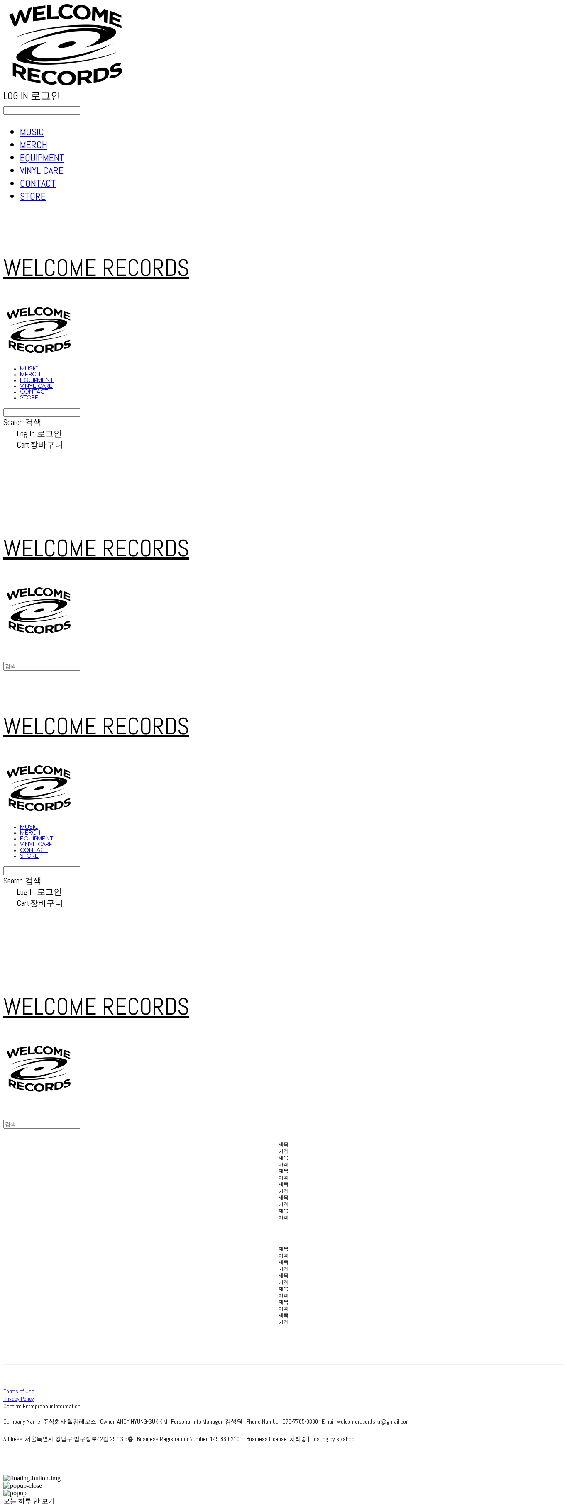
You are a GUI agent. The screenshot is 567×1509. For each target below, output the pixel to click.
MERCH (33, 144)
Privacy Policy (18, 1398)
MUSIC (32, 131)
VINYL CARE (42, 170)
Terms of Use (18, 1391)
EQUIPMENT (42, 157)
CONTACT (38, 183)
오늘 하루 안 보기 (29, 1500)
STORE (33, 196)
